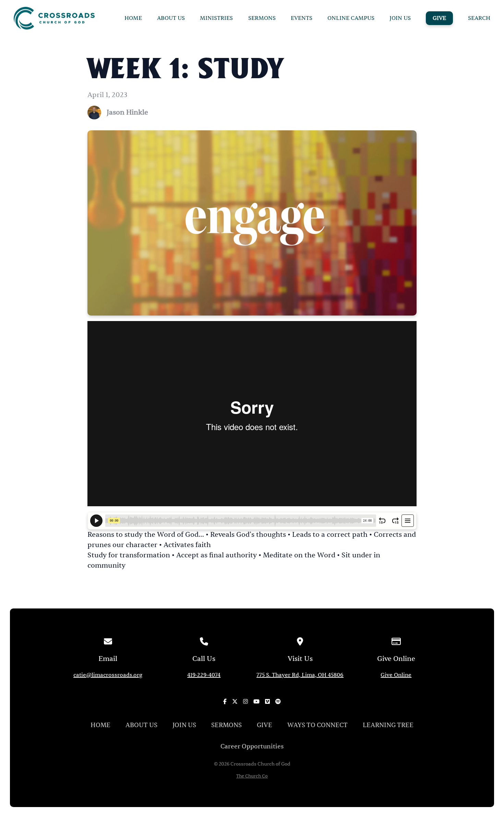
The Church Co (252, 776)
